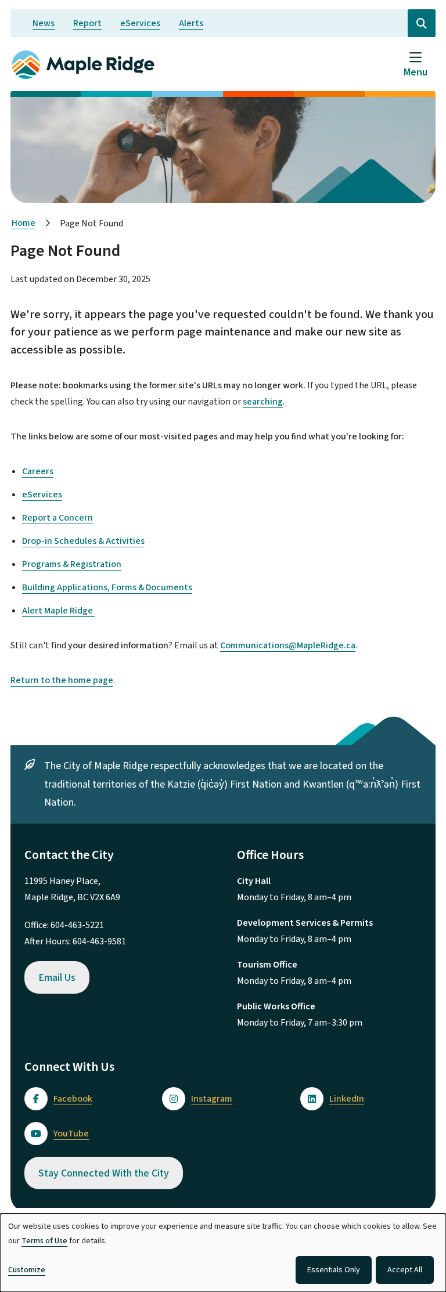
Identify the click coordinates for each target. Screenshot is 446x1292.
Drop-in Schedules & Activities (83, 541)
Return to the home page (61, 680)
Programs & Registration (71, 564)
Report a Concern (57, 517)
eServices (140, 23)
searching (263, 401)
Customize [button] (26, 1270)
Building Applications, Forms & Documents (107, 587)
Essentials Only (333, 1270)
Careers (37, 471)
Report (87, 23)
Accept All (404, 1270)
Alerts (191, 23)
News (44, 23)
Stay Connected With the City (103, 1173)
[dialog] (223, 1253)
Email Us (56, 977)
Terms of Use (44, 1241)
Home (23, 222)
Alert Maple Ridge (58, 610)
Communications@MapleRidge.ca (287, 645)
